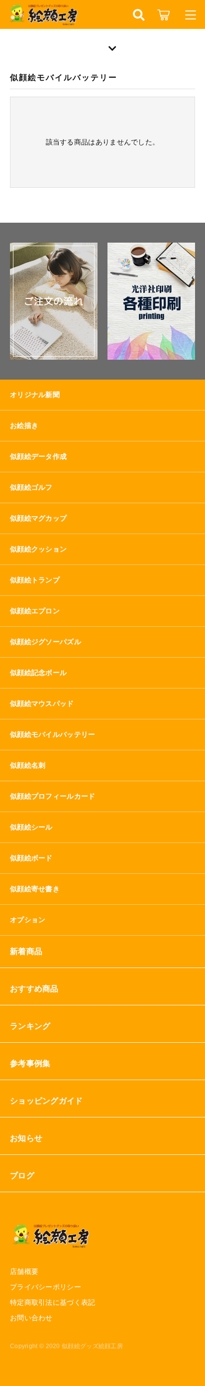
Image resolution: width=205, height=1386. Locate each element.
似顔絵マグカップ (38, 518)
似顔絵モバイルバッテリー (53, 734)
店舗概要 (24, 1271)
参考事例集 (30, 1063)
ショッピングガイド (46, 1101)
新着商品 (26, 951)
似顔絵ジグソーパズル (45, 642)
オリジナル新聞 (35, 395)
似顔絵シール (31, 827)
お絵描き (24, 425)
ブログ (22, 1175)
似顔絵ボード (31, 858)
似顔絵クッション (38, 549)
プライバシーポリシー (45, 1287)
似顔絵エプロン (35, 611)
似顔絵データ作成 (38, 456)
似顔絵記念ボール (38, 673)
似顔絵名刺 (28, 765)
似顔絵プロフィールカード (53, 796)
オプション (28, 920)
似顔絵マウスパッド (42, 703)
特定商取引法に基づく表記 (53, 1302)
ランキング (30, 1026)
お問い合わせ (31, 1318)
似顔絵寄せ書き (35, 889)
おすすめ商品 (34, 988)
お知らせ (26, 1138)
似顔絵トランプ (35, 580)
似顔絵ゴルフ (31, 487)
